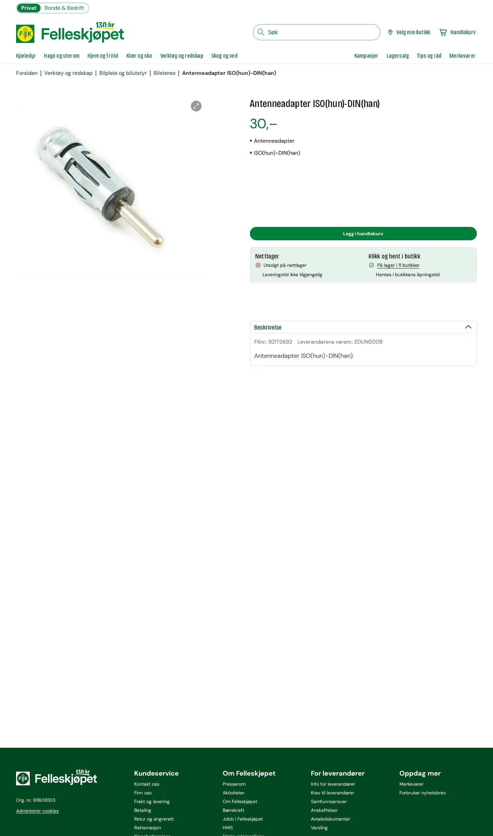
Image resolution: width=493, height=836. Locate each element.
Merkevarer (411, 784)
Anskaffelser (324, 810)
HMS (228, 828)
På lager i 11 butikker (398, 265)
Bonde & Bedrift (64, 7)
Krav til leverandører (332, 793)
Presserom (234, 784)
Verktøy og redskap (68, 73)
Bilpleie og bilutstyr (123, 73)
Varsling (319, 828)
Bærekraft (233, 810)
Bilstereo (164, 73)
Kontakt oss (146, 784)
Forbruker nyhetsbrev (422, 793)
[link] (366, 55)
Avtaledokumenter (330, 819)
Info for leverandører (333, 784)
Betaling (142, 810)
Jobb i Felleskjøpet (243, 819)
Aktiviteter (233, 793)
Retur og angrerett (154, 819)
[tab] (26, 55)
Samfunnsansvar (329, 801)
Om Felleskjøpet (240, 801)
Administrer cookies (37, 811)
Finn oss (143, 793)
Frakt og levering (152, 801)
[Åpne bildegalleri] (196, 106)
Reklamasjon (147, 828)
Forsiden (27, 73)
